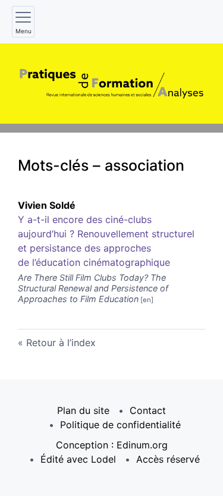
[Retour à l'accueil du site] (111, 83)
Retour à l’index (61, 343)
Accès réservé (168, 459)
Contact (148, 410)
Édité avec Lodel (78, 459)
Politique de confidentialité (120, 425)
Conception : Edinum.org (112, 445)
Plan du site (83, 410)
